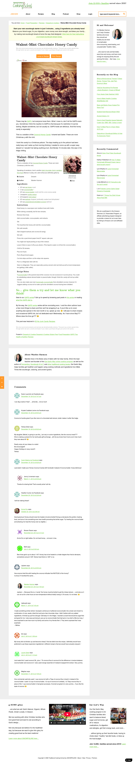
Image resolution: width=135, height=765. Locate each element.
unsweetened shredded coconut (35, 202)
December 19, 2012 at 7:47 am (31, 396)
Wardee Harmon (29, 584)
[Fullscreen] (83, 723)
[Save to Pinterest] (2, 382)
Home (23, 23)
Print (73, 180)
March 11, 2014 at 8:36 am (32, 479)
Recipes (41, 23)
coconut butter (28, 189)
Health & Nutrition (22, 337)
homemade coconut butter (44, 282)
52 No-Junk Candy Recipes (45, 321)
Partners (94, 758)
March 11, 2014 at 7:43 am (29, 605)
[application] (67, 714)
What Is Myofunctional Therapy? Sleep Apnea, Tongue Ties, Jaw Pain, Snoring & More (109, 80)
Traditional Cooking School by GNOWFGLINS (22, 5)
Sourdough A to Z (36, 364)
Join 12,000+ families (99, 3)
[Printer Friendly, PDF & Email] (21, 60)
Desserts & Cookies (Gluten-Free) (47, 334)
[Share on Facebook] (2, 378)
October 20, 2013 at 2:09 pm (30, 512)
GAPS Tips (74, 334)
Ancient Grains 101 (103, 116)
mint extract (32, 197)
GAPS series (29, 297)
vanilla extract (32, 194)
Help (83, 758)
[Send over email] (2, 387)
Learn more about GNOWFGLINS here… (24, 738)
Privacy (88, 758)
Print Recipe (56, 56)
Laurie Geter (25, 653)
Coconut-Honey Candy (42, 134)
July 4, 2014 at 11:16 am (29, 655)
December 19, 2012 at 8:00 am (31, 413)
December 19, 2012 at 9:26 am (31, 462)
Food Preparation (31, 23)
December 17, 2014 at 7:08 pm (31, 674)
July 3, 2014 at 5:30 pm (31, 549)
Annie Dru (24, 509)
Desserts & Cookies (52, 23)
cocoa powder (29, 192)
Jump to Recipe (43, 56)
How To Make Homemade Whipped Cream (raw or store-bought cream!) (108, 162)
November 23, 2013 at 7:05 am (34, 587)
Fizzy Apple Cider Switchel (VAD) (108, 94)
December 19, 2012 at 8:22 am (31, 429)
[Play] (51, 723)
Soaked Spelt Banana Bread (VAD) (108, 112)
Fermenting (25, 364)
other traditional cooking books (59, 364)
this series (70, 297)
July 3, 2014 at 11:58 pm (29, 636)
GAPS (29, 121)
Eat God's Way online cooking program (59, 361)
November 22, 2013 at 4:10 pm (34, 533)
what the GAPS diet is (24, 300)
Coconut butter (22, 275)
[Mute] (80, 723)
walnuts (27, 199)
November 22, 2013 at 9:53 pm (31, 568)
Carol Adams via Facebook (30, 460)
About (79, 758)
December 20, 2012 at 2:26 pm (31, 495)
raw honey (28, 187)
